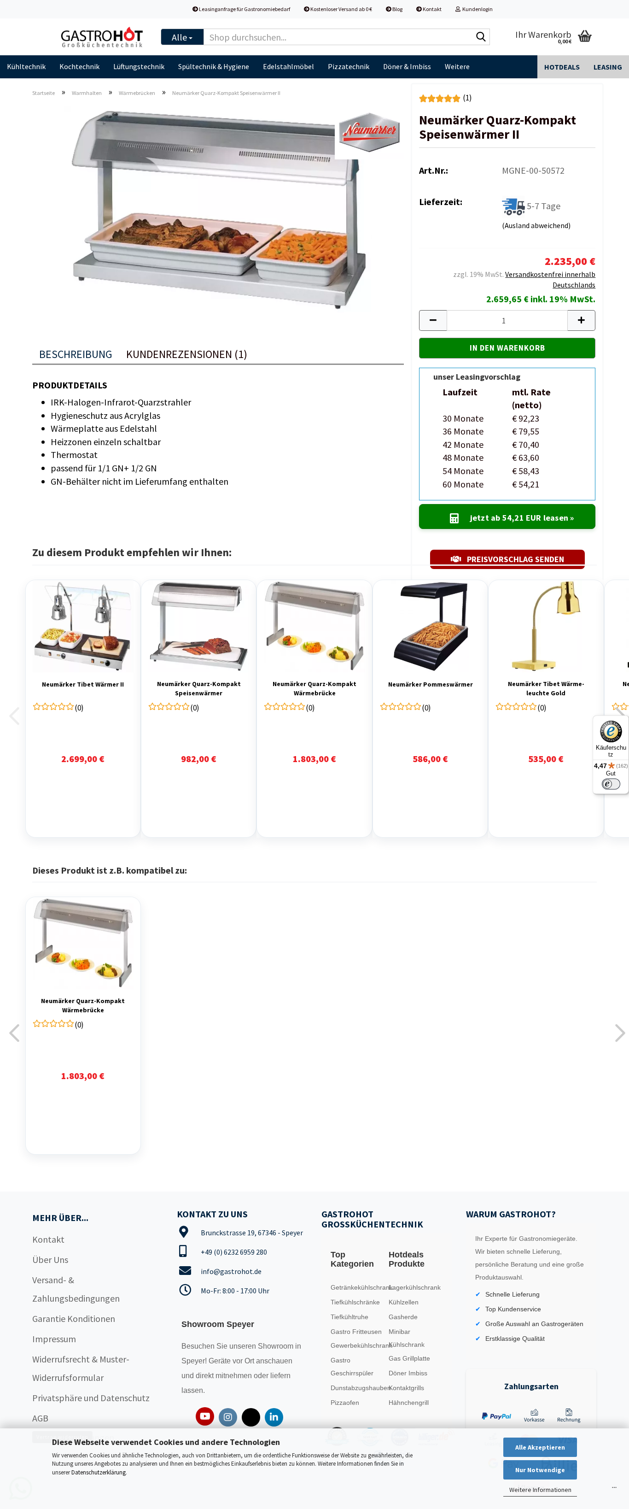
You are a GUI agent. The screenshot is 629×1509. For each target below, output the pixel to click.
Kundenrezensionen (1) (186, 354)
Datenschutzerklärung (98, 1472)
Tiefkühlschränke (355, 1302)
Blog (396, 9)
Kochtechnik (79, 66)
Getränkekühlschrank (357, 1287)
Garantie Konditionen (73, 1318)
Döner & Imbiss (407, 66)
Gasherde (403, 1317)
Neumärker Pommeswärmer (430, 684)
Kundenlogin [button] (476, 9)
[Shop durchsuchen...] (481, 37)
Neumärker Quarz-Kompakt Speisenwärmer (199, 688)
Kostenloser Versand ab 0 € (340, 9)
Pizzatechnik (348, 66)
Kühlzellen (404, 1302)
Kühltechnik (26, 66)
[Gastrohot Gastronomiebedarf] (102, 36)
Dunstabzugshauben (357, 1388)
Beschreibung (75, 354)
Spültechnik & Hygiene (213, 66)
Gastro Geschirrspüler (352, 1366)
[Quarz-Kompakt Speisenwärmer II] (218, 207)
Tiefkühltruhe (349, 1317)
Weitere (457, 66)
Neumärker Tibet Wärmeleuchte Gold (546, 688)
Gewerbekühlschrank (357, 1345)
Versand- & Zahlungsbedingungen (76, 1289)
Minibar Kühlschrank (407, 1338)
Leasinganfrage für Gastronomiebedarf (244, 9)
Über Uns (50, 1259)
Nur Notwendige (540, 1470)
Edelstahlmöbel (288, 66)
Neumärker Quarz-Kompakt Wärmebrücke (314, 688)
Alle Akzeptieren (540, 1447)
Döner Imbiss (408, 1373)
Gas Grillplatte (409, 1358)
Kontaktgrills (406, 1388)
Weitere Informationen (540, 1490)
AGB (40, 1418)
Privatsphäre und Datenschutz (91, 1397)
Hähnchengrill (409, 1402)
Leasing (608, 66)
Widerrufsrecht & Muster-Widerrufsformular (80, 1368)
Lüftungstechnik (138, 66)
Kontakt (432, 9)
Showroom (276, 1346)
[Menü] (614, 1489)
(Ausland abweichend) (536, 225)
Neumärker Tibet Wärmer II (83, 684)
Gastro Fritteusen (356, 1331)
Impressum (54, 1339)
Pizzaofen (345, 1402)
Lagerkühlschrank (415, 1287)
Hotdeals (562, 66)
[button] (433, 320)
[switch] (611, 783)
